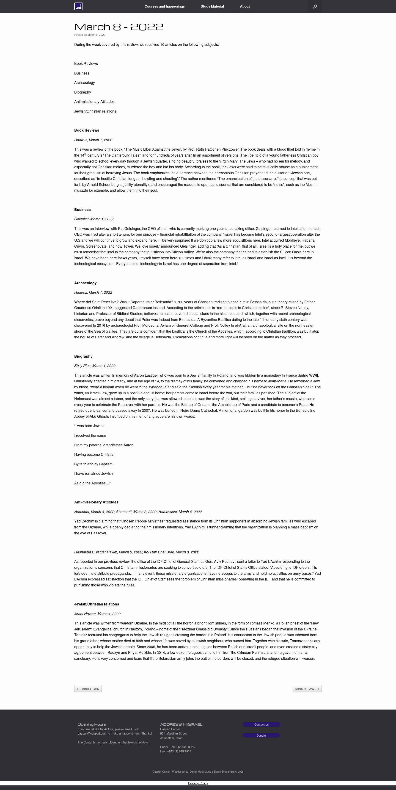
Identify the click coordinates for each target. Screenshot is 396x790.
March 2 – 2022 (88, 688)
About (245, 6)
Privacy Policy (198, 783)
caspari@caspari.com (92, 733)
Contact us (261, 724)
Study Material (212, 6)
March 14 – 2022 (307, 688)
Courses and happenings (165, 6)
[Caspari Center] (78, 6)
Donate (261, 735)
